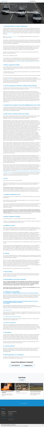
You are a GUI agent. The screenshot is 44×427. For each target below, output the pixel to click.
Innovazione (18, 391)
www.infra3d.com (10, 32)
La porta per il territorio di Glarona (35, 391)
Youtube (26, 403)
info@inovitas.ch (28, 365)
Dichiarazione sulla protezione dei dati (11, 36)
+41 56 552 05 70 (32, 1)
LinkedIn (24, 403)
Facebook (20, 403)
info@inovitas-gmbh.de (11, 416)
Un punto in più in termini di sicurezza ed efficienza (8, 392)
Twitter (22, 403)
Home (3, 4)
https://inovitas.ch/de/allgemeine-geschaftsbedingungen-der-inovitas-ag (26, 61)
